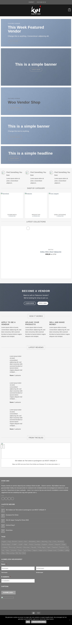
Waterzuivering (10, 553)
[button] (2, 10)
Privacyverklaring (38, 621)
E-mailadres (5, 577)
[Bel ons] (9, 498)
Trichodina (60, 550)
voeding (67, 550)
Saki (3, 550)
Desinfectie (60, 541)
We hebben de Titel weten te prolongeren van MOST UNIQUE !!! (36, 461)
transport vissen (52, 550)
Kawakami (44, 544)
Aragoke (4, 541)
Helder (25, 544)
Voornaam (4, 572)
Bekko (38, 541)
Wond (23, 553)
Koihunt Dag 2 (10, 525)
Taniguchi (34, 550)
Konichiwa (9, 530)
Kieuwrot (51, 544)
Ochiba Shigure (41, 547)
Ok (28, 621)
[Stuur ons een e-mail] (6, 498)
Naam (3, 564)
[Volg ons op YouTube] (12, 498)
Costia (54, 541)
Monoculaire (26, 547)
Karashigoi (37, 544)
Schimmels (13, 550)
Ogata (48, 547)
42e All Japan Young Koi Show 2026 (17, 520)
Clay (50, 541)
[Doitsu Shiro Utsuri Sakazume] (15, 252)
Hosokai (31, 544)
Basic (25, 541)
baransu (21, 541)
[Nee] (70, 620)
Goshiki (20, 544)
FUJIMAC (14, 544)
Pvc (67, 547)
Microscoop (12, 547)
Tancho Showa (27, 550)
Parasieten (62, 547)
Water (3, 553)
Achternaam (39, 572)
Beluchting (44, 541)
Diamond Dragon (6, 544)
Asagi (9, 541)
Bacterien (14, 541)
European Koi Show (12, 515)
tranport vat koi (42, 550)
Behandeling (32, 541)
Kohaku (64, 544)
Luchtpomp (4, 547)
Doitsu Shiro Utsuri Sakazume (50, 252)
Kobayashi (57, 544)
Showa (20, 550)
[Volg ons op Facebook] (2, 498)
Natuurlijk (33, 547)
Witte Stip (18, 553)
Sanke (7, 550)
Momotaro (19, 547)
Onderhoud (54, 547)
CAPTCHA (4, 586)
